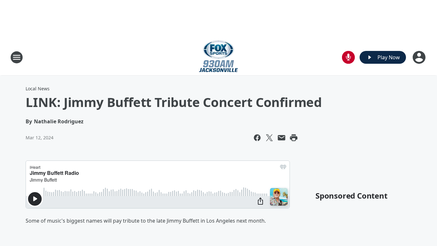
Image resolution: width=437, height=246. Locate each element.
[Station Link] (218, 57)
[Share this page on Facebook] (257, 137)
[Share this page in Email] (281, 137)
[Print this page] (293, 137)
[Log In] (420, 57)
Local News (38, 89)
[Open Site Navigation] (16, 57)
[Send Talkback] (348, 57)
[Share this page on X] (269, 137)
